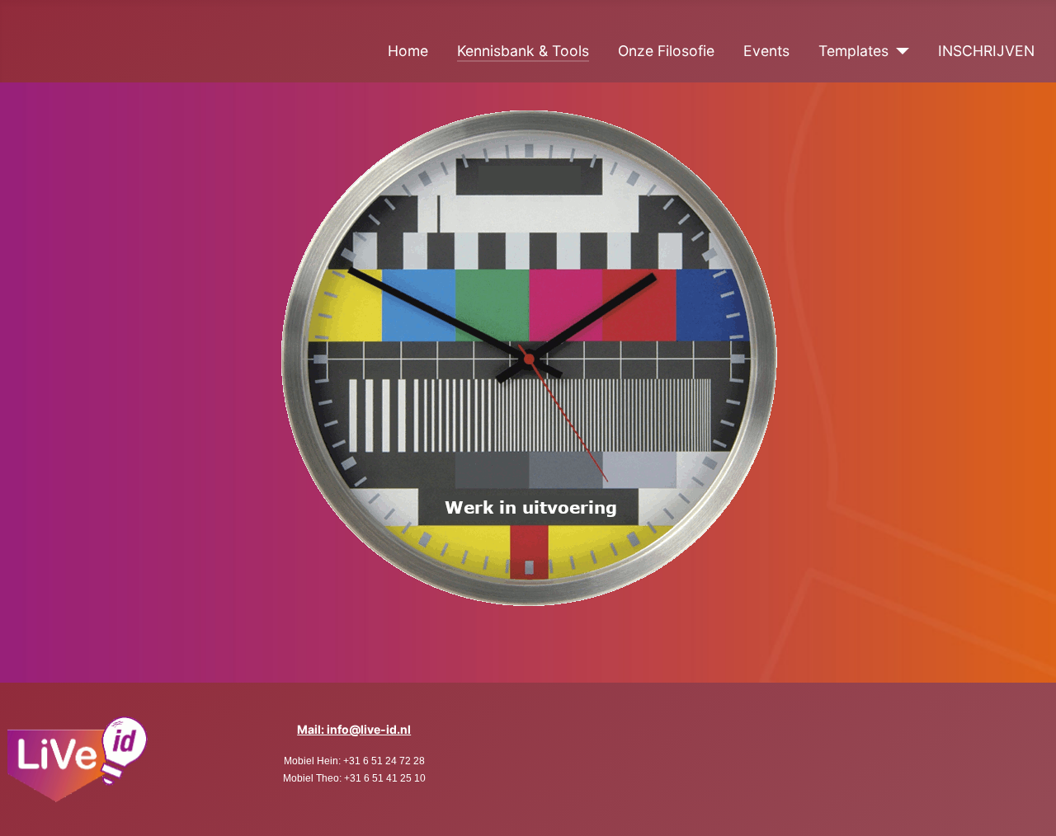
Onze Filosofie (666, 50)
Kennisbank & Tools (523, 50)
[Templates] (899, 51)
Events (766, 50)
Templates (853, 50)
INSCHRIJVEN (986, 50)
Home (408, 50)
